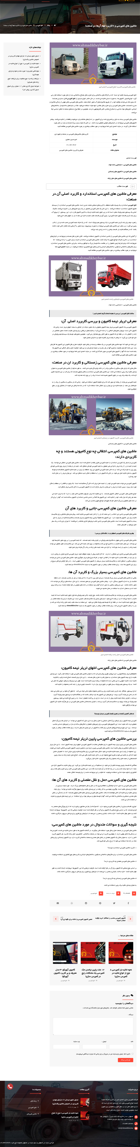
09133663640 (5, 1143)
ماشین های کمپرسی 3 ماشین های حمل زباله (122, 178)
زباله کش (113, 1110)
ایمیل (104, 1041)
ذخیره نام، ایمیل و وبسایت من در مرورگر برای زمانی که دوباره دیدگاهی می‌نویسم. (103, 1054)
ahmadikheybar (73, 606)
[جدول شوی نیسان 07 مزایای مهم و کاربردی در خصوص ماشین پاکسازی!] (84, 1102)
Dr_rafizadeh (126, 893)
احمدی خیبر (62, 247)
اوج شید (14, 1143)
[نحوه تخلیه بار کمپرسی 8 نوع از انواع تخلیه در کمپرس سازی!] (84, 1115)
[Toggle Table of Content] (131, 186)
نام (131, 1041)
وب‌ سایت (76, 1041)
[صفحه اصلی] (55, 25)
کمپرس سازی (128, 1100)
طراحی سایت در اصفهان (46, 1143)
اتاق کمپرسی (71, 99)
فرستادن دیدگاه (125, 1060)
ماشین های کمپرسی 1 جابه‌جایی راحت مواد (122, 165)
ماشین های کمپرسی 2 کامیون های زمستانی (122, 172)
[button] (10, 1087)
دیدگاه (130, 1015)
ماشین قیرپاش (32, 1114)
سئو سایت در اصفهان (30, 1143)
